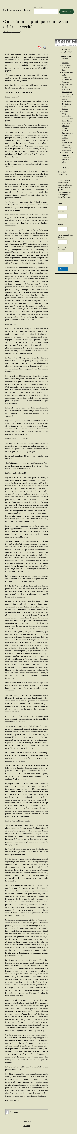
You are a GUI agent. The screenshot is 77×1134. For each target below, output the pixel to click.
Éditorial (65, 63)
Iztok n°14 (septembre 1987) (12, 32)
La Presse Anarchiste (16, 10)
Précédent (26, 1121)
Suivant (26, 1126)
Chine (60, 172)
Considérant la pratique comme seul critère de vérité (67, 157)
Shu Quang (14, 1112)
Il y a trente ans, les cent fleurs (66, 67)
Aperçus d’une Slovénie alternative (67, 86)
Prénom (61, 211)
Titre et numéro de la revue (65, 236)
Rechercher (39, 7)
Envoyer (63, 269)
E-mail (61, 224)
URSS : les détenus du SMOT (65, 128)
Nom (59, 219)
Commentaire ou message (64, 249)
